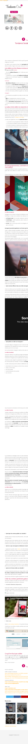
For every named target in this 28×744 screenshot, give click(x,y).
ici (23, 618)
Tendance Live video (19, 117)
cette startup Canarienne (13, 624)
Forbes (18, 549)
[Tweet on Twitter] (9, 697)
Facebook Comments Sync (10, 726)
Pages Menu (14, 12)
